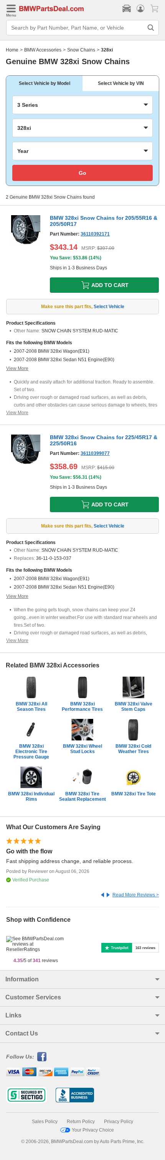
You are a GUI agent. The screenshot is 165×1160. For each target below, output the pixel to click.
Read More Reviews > (135, 895)
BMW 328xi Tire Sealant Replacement (82, 796)
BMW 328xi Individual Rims (31, 796)
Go (82, 173)
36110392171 (95, 234)
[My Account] (140, 8)
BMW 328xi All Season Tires (31, 706)
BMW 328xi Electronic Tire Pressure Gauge (31, 751)
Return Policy (81, 1121)
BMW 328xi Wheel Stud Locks (82, 748)
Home (12, 50)
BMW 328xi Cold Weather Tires (133, 748)
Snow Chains (81, 50)
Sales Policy (45, 1121)
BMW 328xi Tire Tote (133, 794)
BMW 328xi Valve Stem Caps (133, 706)
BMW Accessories (42, 50)
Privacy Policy (118, 1121)
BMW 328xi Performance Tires (82, 706)
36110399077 (95, 453)
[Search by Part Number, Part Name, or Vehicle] (150, 27)
